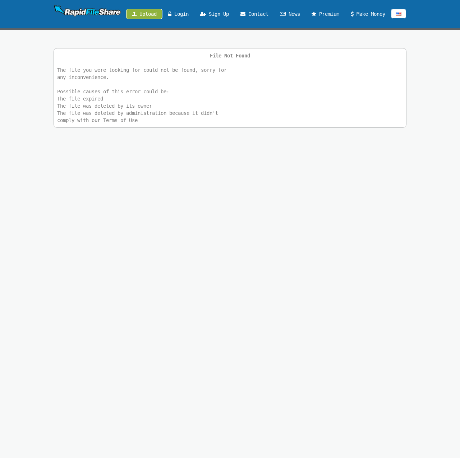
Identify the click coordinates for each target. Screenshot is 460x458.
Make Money (369, 14)
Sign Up (217, 14)
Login (180, 14)
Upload (147, 14)
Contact (256, 14)
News (293, 14)
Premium (327, 14)
